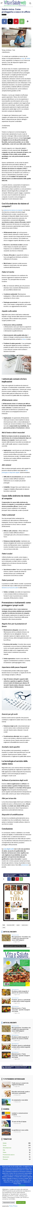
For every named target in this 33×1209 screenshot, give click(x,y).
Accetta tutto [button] (21, 1202)
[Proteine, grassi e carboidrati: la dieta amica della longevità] (6, 1000)
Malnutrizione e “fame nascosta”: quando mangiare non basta (21, 1009)
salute (28, 58)
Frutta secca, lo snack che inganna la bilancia (20, 1083)
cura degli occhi (8, 849)
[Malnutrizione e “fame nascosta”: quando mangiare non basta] (6, 1009)
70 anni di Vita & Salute (19, 1121)
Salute (4, 14)
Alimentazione (15, 989)
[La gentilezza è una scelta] (6, 1132)
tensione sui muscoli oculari (10, 587)
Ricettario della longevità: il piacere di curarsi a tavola (20, 992)
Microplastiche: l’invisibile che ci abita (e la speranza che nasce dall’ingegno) (21, 938)
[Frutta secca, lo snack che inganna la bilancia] (6, 1085)
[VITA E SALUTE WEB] (15, 3)
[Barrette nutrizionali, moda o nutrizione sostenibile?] (6, 1093)
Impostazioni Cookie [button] (8, 1202)
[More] (27, 21)
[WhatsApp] (21, 21)
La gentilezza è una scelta (20, 1130)
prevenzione (24, 865)
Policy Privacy (13, 1206)
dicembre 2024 (10, 925)
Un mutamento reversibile (20, 1100)
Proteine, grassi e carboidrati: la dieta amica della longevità (21, 1000)
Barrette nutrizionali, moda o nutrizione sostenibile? (21, 1092)
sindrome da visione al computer (13, 210)
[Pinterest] (16, 21)
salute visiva (24, 925)
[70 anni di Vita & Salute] (6, 1123)
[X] (10, 21)
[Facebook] (4, 21)
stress (24, 339)
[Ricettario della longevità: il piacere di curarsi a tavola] (6, 992)
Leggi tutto (5, 1206)
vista (4, 927)
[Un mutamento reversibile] (6, 1102)
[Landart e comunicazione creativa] (6, 1115)
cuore (22, 58)
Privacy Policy (17, 1183)
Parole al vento (15, 934)
